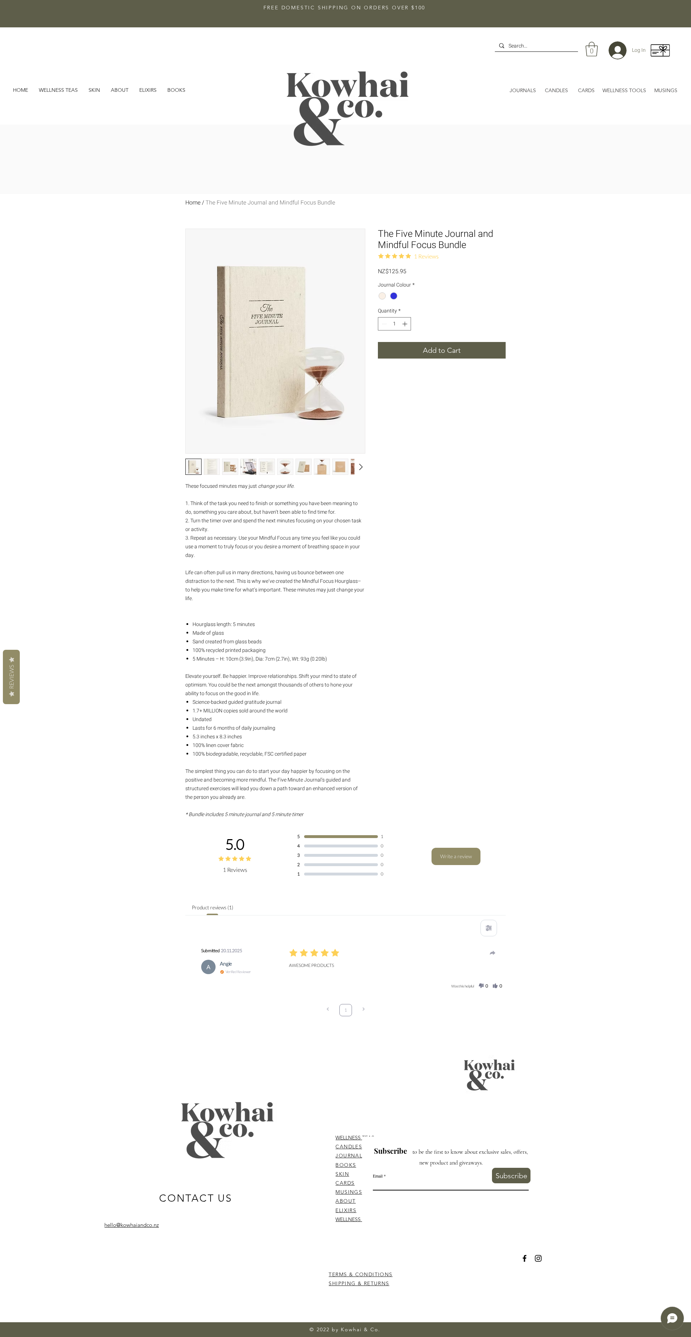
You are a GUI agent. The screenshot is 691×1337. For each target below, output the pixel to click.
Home (192, 202)
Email (378, 1176)
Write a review (456, 856)
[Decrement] (383, 324)
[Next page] (363, 1010)
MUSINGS (348, 1192)
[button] (119, 90)
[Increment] (405, 324)
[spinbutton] (394, 324)
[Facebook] (524, 1258)
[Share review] (492, 953)
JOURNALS (350, 1155)
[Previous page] (328, 1010)
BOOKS (345, 1165)
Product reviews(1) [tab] (212, 907)
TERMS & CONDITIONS (360, 1274)
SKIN (342, 1174)
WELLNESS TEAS (354, 1137)
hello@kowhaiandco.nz (131, 1224)
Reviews (11, 677)
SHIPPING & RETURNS (359, 1283)
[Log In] (612, 50)
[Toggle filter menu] (488, 928)
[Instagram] (538, 1258)
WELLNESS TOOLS (357, 1219)
